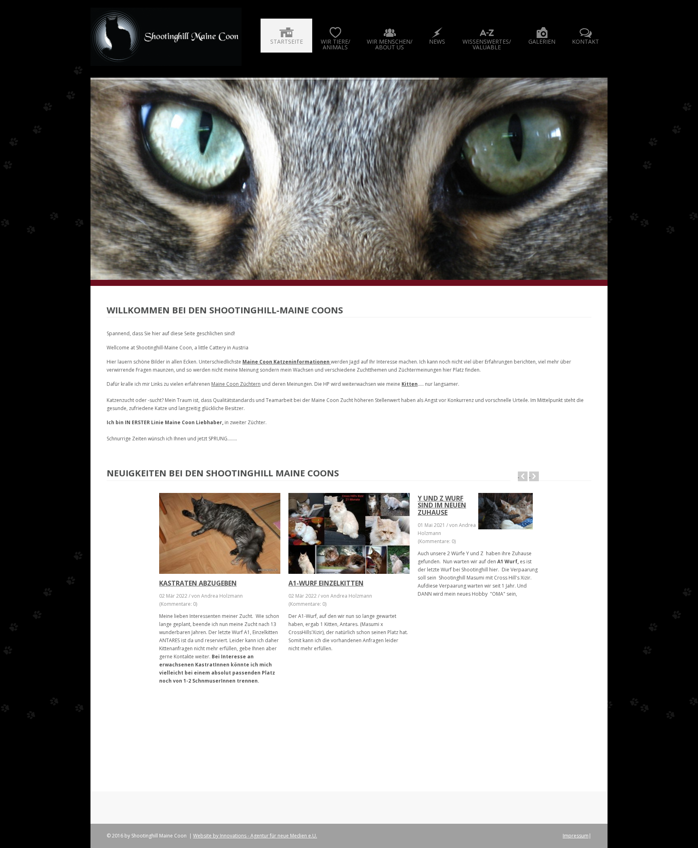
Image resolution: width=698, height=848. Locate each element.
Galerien (541, 41)
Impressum (576, 835)
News (437, 41)
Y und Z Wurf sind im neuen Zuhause (442, 505)
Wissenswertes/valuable (487, 44)
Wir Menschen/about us (389, 44)
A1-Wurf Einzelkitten (326, 583)
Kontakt (585, 41)
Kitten (410, 384)
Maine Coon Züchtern (236, 384)
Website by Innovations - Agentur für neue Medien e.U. (255, 835)
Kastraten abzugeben (198, 583)
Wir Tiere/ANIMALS (335, 44)
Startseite (286, 41)
